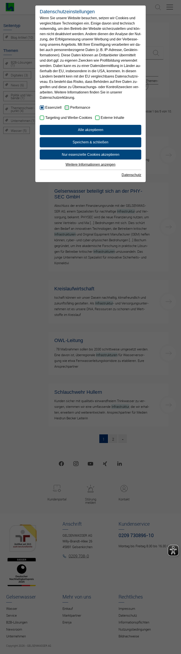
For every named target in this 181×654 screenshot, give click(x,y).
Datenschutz (131, 175)
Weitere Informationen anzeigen (90, 164)
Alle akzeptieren (90, 130)
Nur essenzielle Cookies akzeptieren (90, 154)
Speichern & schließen (90, 142)
